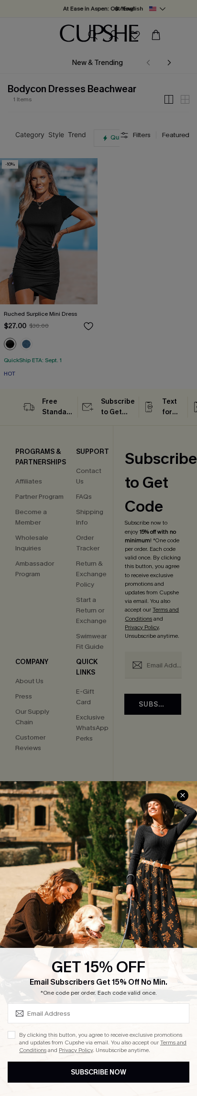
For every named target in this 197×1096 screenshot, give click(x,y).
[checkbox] (11, 1035)
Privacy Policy (76, 1050)
